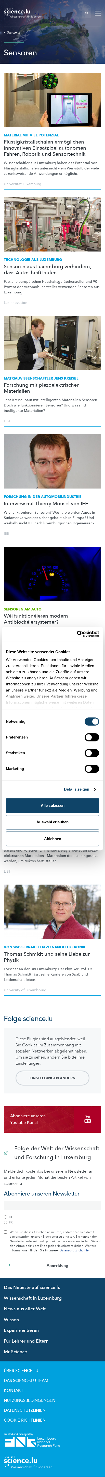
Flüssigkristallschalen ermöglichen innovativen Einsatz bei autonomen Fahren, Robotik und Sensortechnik (45, 148)
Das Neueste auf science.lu (32, 1287)
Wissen (11, 1320)
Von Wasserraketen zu (45, 947)
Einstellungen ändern (52, 1078)
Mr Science (15, 1352)
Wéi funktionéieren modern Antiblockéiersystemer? (36, 619)
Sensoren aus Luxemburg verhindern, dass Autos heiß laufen (47, 270)
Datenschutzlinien (25, 1410)
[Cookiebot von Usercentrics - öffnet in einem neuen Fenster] (77, 634)
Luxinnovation (15, 302)
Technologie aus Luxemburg (33, 259)
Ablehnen (52, 839)
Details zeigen (76, 789)
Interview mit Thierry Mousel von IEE (46, 504)
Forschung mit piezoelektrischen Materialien (42, 388)
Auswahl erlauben (52, 822)
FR (86, 13)
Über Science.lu (21, 1371)
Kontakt (13, 1390)
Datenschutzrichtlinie (74, 1250)
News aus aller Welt (25, 1309)
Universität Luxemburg (22, 184)
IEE (6, 533)
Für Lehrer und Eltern (26, 1341)
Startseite (13, 32)
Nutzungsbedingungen (29, 1400)
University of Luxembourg (25, 990)
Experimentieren (21, 1330)
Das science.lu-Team (26, 1381)
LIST (7, 421)
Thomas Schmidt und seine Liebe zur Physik (47, 957)
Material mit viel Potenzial (31, 135)
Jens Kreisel (41, 378)
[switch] (92, 737)
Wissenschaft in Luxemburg (33, 1298)
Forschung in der (43, 496)
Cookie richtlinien (25, 1420)
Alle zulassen (52, 805)
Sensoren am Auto (23, 609)
